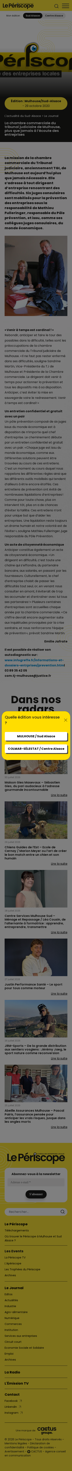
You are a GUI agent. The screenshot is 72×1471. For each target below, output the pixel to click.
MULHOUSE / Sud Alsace (36, 736)
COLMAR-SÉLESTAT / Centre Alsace (36, 749)
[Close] (66, 720)
